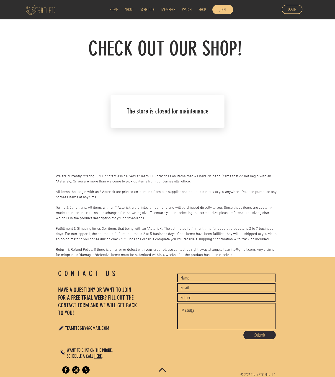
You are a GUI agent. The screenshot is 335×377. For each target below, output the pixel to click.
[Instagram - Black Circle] (76, 370)
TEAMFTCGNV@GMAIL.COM (87, 328)
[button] (147, 9)
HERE (98, 356)
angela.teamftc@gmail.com (233, 250)
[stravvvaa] (86, 370)
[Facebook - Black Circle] (66, 370)
